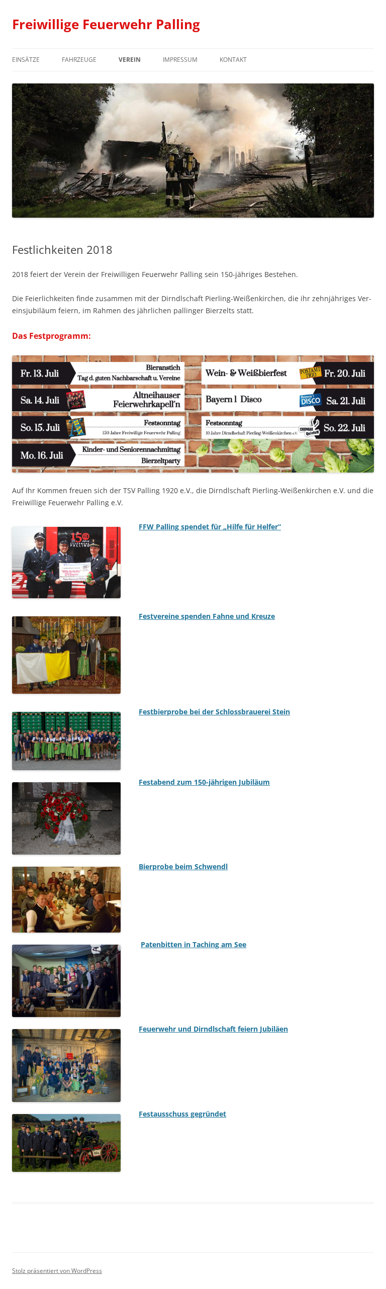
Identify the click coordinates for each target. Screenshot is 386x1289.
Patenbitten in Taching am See (193, 944)
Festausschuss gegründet (182, 1114)
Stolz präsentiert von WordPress (57, 1270)
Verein (130, 59)
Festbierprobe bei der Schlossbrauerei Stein (214, 711)
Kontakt (233, 59)
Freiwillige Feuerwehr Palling (106, 24)
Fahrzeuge (79, 59)
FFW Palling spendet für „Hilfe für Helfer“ (210, 526)
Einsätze (26, 59)
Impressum (180, 59)
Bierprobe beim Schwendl (183, 866)
